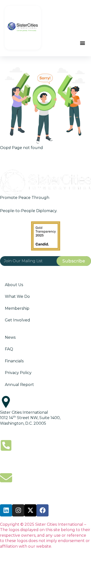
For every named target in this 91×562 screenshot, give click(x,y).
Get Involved (17, 320)
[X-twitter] (30, 510)
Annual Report (19, 384)
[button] (82, 43)
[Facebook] (42, 510)
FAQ (9, 349)
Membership (17, 308)
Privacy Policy (18, 372)
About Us (14, 284)
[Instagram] (18, 510)
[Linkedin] (6, 510)
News (10, 337)
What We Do (17, 296)
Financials (14, 361)
